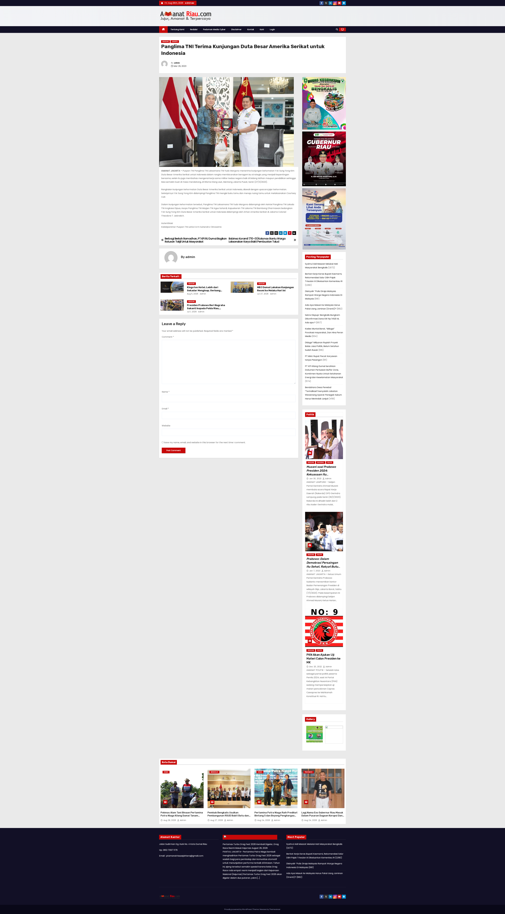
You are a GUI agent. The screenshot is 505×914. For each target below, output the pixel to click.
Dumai (166, 772)
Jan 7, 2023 (315, 570)
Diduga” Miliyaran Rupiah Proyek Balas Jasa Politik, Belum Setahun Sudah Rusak (322, 346)
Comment (168, 336)
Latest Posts (267, 837)
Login (272, 29)
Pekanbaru (308, 772)
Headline (165, 41)
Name (166, 391)
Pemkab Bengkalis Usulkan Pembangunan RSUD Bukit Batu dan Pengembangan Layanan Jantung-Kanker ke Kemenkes (228, 817)
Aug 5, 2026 (192, 293)
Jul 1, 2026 (192, 311)
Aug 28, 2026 (170, 820)
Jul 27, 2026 (263, 293)
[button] (337, 29)
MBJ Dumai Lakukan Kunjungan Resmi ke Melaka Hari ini (275, 289)
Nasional (320, 462)
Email (165, 408)
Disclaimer (236, 29)
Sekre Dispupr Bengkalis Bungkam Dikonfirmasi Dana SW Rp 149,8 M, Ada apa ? (322, 319)
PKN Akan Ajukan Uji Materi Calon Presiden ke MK (323, 658)
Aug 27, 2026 (217, 820)
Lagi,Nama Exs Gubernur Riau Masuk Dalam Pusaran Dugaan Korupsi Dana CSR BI (322, 815)
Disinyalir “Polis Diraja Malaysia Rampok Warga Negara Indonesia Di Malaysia (323, 295)
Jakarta (175, 41)
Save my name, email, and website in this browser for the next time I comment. (205, 442)
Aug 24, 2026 (264, 820)
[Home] (163, 29)
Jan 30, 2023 (315, 478)
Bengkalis (214, 772)
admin (177, 63)
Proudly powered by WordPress (238, 909)
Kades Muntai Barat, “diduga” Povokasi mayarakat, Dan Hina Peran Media (324, 332)
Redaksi (194, 29)
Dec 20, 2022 (315, 666)
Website (166, 425)
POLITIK (329, 462)
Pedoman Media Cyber (214, 29)
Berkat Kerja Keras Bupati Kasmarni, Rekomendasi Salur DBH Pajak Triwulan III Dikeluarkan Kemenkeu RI (323, 277)
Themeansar (274, 909)
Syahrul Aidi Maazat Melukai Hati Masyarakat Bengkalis (314, 844)
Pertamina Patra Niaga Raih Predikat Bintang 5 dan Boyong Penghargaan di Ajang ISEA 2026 (275, 815)
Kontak (250, 29)
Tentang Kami (177, 29)
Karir (262, 29)
